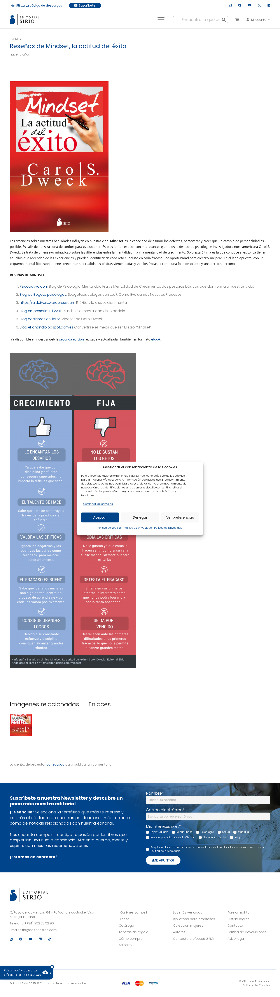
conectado (55, 764)
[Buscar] (224, 19)
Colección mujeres (188, 925)
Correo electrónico (165, 810)
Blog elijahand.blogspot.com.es (46, 327)
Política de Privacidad (254, 981)
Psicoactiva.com (34, 286)
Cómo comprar (131, 938)
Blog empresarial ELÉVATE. (41, 310)
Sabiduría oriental (215, 837)
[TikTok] (49, 939)
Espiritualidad (159, 832)
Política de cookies (110, 528)
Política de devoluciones (247, 932)
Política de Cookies (256, 985)
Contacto (235, 925)
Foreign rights (238, 912)
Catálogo (126, 925)
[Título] (21, 726)
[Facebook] (239, 5)
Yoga (238, 837)
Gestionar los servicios (98, 504)
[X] (259, 5)
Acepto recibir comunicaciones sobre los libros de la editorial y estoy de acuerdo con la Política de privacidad (207, 849)
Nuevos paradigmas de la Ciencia (172, 837)
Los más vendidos (187, 912)
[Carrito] (237, 19)
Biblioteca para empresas (194, 919)
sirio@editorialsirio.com (38, 930)
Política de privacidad (138, 528)
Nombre (155, 793)
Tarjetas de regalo (133, 932)
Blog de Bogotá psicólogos (43, 294)
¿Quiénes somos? (133, 912)
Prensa (15, 39)
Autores (179, 932)
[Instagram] (230, 5)
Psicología (207, 832)
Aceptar (100, 517)
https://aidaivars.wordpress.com (47, 302)
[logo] (24, 19)
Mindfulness (184, 832)
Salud (226, 832)
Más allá (243, 832)
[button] (161, 19)
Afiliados (125, 945)
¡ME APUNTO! (163, 860)
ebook (156, 339)
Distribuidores (238, 919)
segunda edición (71, 339)
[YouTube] (249, 5)
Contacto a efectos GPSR (193, 938)
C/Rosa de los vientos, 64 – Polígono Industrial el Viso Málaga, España (52, 914)
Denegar (140, 517)
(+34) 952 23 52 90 (39, 923)
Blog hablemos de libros (40, 318)
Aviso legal (236, 938)
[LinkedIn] (269, 5)
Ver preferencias (180, 517)
